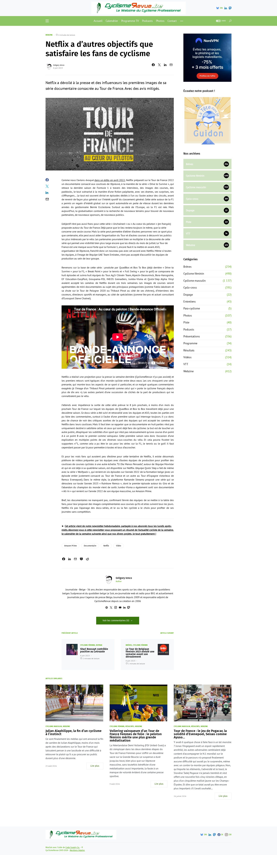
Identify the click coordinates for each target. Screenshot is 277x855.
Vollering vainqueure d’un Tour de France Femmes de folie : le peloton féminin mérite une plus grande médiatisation (136, 735)
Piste (186, 322)
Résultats (188, 350)
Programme (190, 343)
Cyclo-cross (190, 287)
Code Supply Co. (72, 847)
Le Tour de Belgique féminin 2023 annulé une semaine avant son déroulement (140, 653)
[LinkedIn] (225, 8)
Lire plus (94, 766)
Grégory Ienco (58, 65)
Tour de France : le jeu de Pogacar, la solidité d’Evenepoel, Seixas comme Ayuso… (200, 734)
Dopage (99, 645)
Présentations (191, 336)
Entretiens (189, 301)
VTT (185, 364)
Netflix (106, 546)
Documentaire (90, 546)
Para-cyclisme (191, 308)
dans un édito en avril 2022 (109, 180)
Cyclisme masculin (194, 280)
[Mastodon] (230, 8)
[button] (47, 21)
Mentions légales (77, 850)
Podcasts (188, 329)
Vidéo (118, 546)
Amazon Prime (70, 546)
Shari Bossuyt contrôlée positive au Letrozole (94, 650)
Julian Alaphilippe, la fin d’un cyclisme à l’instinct (73, 732)
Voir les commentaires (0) (116, 620)
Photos (187, 315)
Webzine (49, 35)
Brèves (129, 645)
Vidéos (187, 357)
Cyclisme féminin (87, 645)
